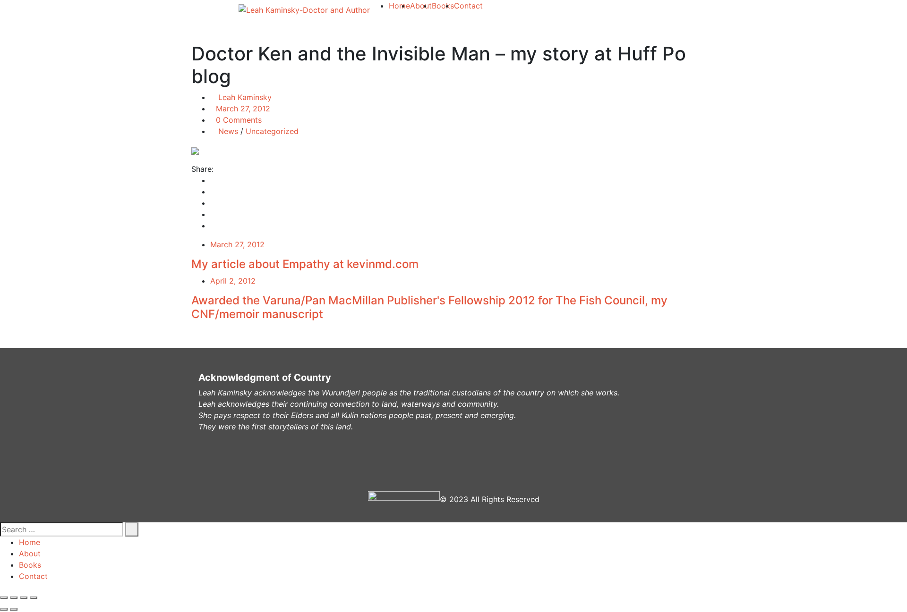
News (228, 131)
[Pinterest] (213, 214)
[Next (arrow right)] (13, 609)
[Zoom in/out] (33, 597)
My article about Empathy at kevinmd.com (305, 264)
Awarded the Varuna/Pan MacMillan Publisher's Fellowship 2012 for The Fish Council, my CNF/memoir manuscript (429, 307)
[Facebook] (213, 180)
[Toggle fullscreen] (23, 597)
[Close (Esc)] (4, 597)
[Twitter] (213, 191)
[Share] (13, 597)
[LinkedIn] (213, 203)
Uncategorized (272, 131)
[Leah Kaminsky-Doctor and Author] (304, 9)
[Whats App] (213, 225)
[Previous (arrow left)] (4, 609)
